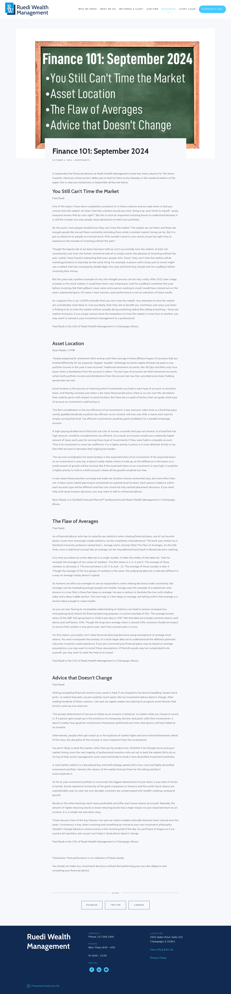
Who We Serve (87, 9)
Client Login (187, 9)
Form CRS (156, 949)
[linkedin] (99, 969)
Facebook (92, 905)
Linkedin (139, 905)
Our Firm (152, 9)
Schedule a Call (212, 9)
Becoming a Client (131, 9)
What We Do (108, 9)
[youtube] (106, 969)
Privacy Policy (158, 957)
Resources (169, 9)
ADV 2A (168, 949)
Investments (82, 160)
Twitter (115, 905)
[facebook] (91, 969)
